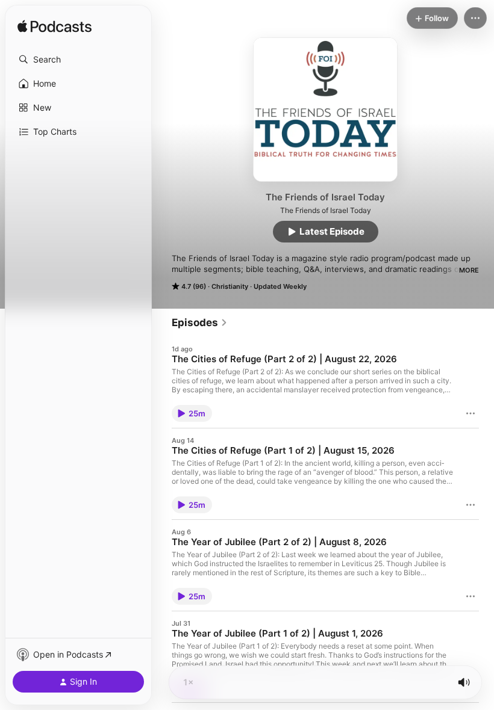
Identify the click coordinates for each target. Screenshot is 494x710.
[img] (54, 27)
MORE (469, 270)
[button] (78, 59)
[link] (200, 322)
